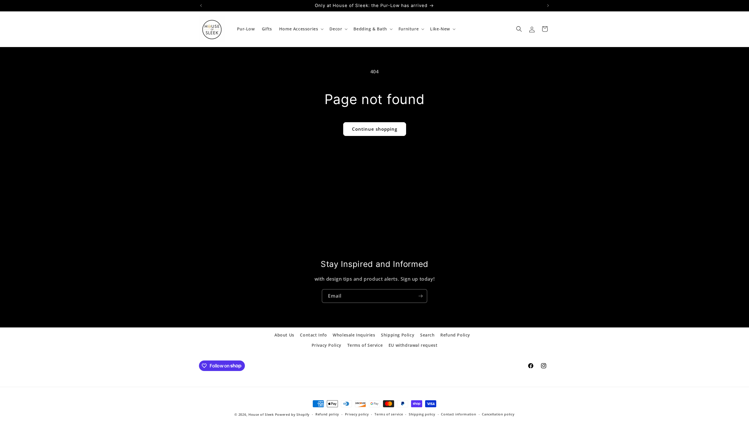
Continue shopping (374, 129)
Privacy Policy (326, 345)
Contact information (458, 414)
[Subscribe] (420, 296)
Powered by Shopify (292, 414)
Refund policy (327, 414)
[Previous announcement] (201, 5)
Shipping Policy (397, 335)
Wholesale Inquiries (354, 335)
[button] (301, 29)
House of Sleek (261, 414)
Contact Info (313, 335)
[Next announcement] (548, 5)
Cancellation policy (498, 414)
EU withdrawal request (413, 345)
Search (427, 335)
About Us (284, 335)
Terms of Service (365, 345)
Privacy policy (357, 414)
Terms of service (388, 414)
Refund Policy (455, 335)
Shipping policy (422, 414)
